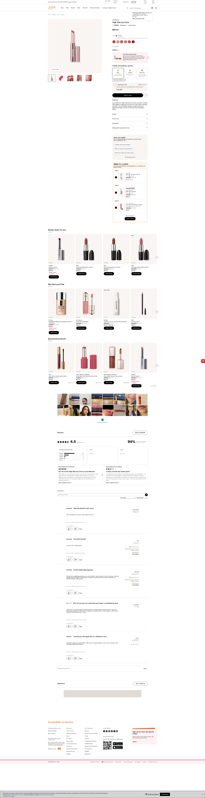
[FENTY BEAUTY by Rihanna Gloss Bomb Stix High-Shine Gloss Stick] (89, 361)
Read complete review (64, 482)
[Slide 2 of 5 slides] (61, 78)
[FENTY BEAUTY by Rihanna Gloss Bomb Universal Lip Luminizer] (116, 361)
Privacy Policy (20, 794)
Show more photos (102, 422)
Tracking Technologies (9, 796)
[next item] (147, 57)
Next (145, 668)
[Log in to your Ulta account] (152, 8)
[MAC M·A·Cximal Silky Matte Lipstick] (89, 252)
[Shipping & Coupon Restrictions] (130, 128)
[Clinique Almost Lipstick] (61, 254)
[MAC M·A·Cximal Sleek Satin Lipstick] (116, 252)
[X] (151, 12)
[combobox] (130, 36)
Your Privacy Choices (153, 794)
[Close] (202, 794)
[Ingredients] (130, 123)
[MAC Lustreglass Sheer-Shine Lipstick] (144, 252)
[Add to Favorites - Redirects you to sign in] (146, 95)
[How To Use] (130, 119)
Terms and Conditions (48, 794)
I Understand (164, 794)
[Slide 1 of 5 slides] (52, 78)
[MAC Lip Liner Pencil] (144, 307)
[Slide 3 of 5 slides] (70, 78)
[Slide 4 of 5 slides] (79, 78)
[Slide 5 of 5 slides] (89, 78)
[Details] (130, 114)
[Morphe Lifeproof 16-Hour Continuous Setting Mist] (116, 307)
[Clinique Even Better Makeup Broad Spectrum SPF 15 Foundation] (61, 309)
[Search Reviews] (146, 494)
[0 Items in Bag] (156, 8)
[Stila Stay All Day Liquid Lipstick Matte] (61, 361)
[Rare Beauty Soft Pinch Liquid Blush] (89, 307)
